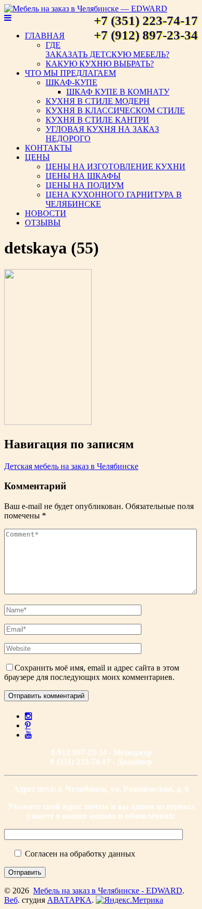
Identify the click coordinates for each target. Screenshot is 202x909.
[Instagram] (28, 716)
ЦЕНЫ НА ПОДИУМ (85, 185)
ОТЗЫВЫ (43, 222)
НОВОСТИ (45, 213)
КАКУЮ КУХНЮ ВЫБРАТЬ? (100, 63)
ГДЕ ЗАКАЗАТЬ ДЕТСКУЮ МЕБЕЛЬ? (107, 50)
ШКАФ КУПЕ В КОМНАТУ (117, 91)
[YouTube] (28, 734)
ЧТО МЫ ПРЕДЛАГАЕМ (70, 73)
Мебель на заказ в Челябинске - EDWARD (107, 890)
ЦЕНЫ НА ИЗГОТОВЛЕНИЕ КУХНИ (115, 166)
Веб (11, 899)
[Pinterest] (28, 725)
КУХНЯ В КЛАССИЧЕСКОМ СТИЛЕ (115, 110)
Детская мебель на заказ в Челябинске (71, 466)
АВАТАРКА (69, 899)
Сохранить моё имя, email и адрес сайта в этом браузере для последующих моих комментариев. (91, 672)
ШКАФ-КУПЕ (71, 82)
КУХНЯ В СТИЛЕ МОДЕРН (98, 101)
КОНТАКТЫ (48, 147)
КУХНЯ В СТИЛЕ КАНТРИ (97, 119)
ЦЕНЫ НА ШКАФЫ (83, 175)
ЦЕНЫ (37, 157)
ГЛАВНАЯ (45, 35)
